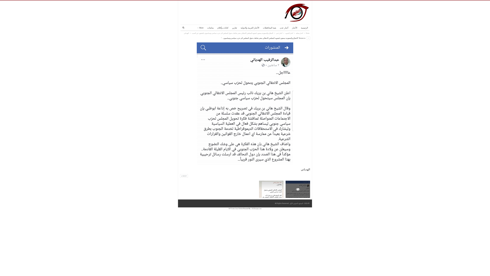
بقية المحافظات (269, 28)
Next (184, 176)
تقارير (234, 28)
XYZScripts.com (256, 208)
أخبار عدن (284, 28)
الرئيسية (304, 28)
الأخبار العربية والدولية (250, 28)
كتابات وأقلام (222, 28)
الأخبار (294, 28)
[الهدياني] (271, 189)
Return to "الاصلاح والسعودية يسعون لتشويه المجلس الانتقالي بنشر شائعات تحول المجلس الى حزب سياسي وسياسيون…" (263, 38)
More (201, 28)
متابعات (210, 28)
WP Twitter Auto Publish (236, 208)
